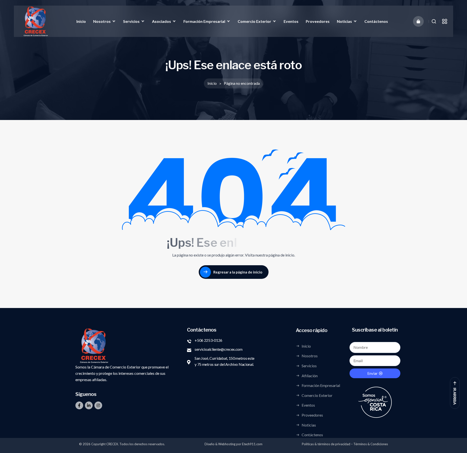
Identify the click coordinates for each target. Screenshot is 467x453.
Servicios (131, 21)
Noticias (344, 21)
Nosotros (102, 21)
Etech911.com (252, 444)
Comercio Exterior (254, 21)
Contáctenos (376, 21)
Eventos (291, 21)
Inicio (81, 21)
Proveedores (318, 21)
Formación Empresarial (204, 21)
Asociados (161, 21)
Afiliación (310, 375)
